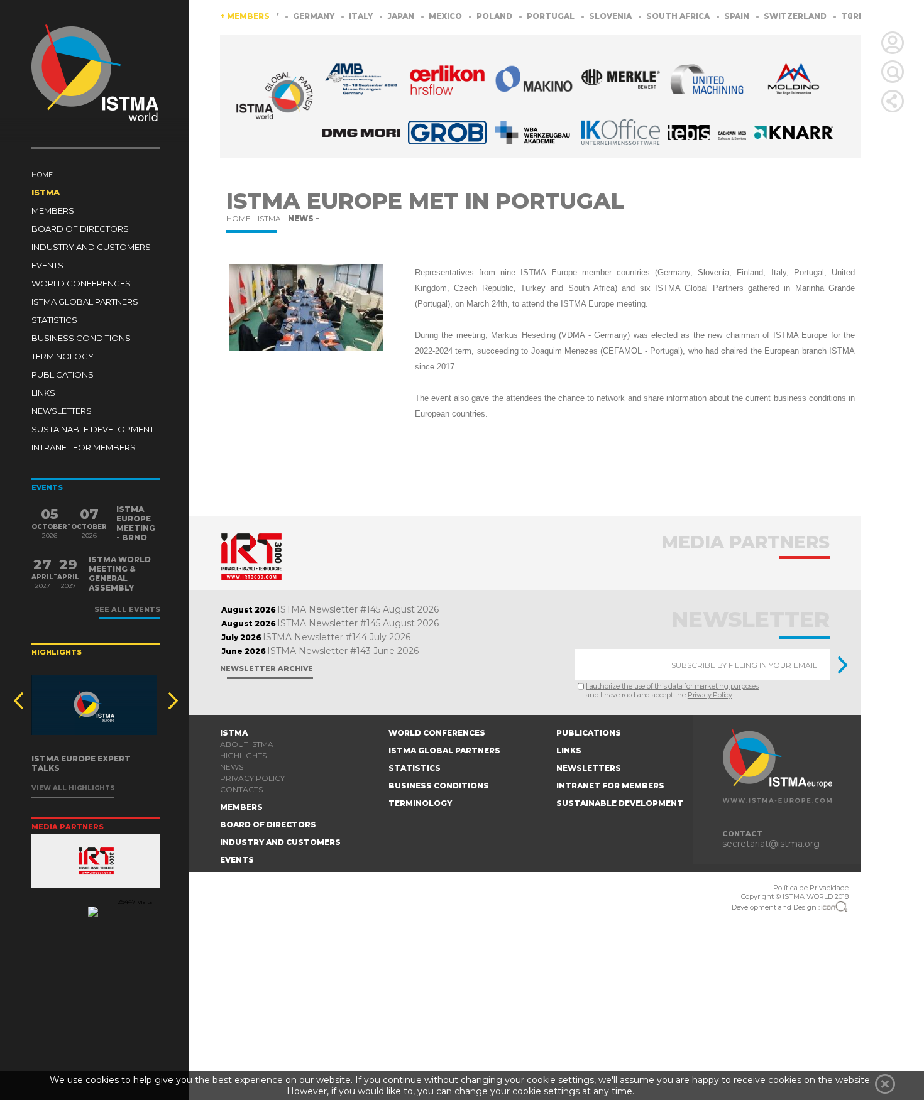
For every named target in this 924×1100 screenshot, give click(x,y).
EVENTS (47, 265)
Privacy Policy (710, 694)
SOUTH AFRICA (655, 16)
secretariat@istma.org (771, 843)
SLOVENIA (587, 16)
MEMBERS (52, 210)
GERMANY (290, 16)
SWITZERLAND (772, 16)
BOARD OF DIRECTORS (80, 229)
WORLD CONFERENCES (81, 283)
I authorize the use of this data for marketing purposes (672, 686)
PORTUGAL (528, 16)
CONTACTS (241, 789)
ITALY (338, 16)
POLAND (471, 16)
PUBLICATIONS (62, 374)
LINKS (43, 393)
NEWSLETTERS (61, 411)
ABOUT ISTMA (246, 744)
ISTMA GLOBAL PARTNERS (84, 302)
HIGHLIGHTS (243, 755)
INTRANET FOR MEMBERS (83, 447)
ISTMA (45, 192)
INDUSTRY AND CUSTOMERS (91, 247)
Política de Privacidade (811, 887)
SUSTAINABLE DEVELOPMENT (92, 429)
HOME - (242, 218)
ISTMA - (273, 218)
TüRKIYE (836, 16)
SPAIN (713, 16)
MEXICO (422, 16)
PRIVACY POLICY (252, 778)
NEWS (231, 766)
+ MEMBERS (245, 16)
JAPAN (377, 16)
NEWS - (303, 218)
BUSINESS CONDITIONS (81, 338)
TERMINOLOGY (62, 356)
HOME (42, 174)
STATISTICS (54, 320)
